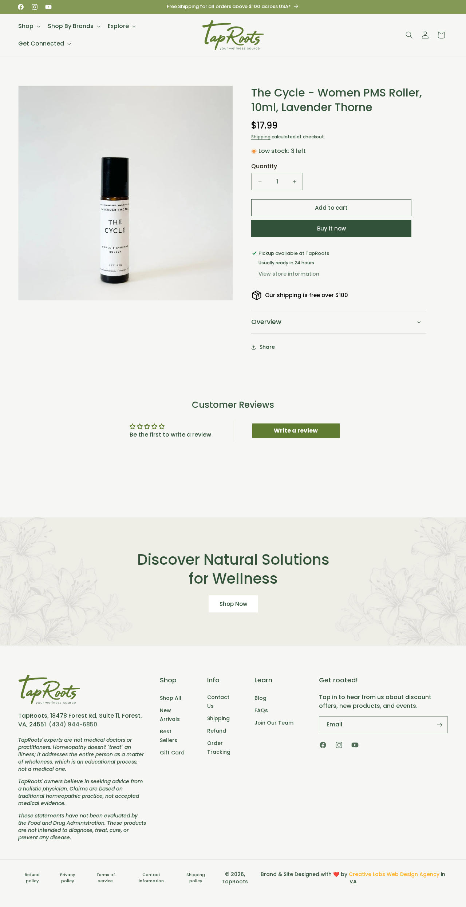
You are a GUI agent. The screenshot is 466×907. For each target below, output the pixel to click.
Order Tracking (218, 748)
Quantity (264, 166)
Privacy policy (67, 878)
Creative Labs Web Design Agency (394, 874)
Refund (216, 730)
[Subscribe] (439, 724)
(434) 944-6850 (73, 724)
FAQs (261, 710)
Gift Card (172, 752)
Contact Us (218, 702)
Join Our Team (273, 722)
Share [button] (267, 347)
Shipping (260, 137)
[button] (28, 26)
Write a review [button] (296, 430)
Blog (260, 698)
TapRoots (235, 881)
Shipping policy (195, 878)
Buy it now (331, 228)
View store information (288, 273)
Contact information (151, 878)
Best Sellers (168, 736)
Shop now (233, 604)
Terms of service (105, 878)
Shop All (170, 698)
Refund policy (32, 878)
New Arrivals (170, 715)
